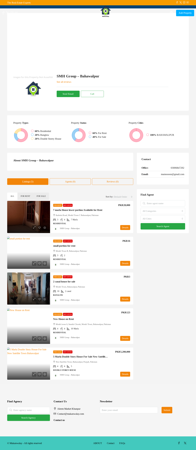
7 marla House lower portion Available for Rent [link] (77, 210)
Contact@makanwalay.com (70, 414)
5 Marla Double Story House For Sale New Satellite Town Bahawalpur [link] (89, 356)
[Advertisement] (98, 42)
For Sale (41, 196)
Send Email (68, 94)
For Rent (25, 196)
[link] (28, 217)
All (12, 196)
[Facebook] (179, 443)
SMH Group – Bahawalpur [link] (70, 228)
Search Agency (28, 418)
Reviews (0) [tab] (113, 181)
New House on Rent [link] (63, 319)
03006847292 (177, 168)
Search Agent (162, 226)
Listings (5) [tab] (27, 181)
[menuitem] (171, 13)
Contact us (59, 420)
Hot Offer (68, 205)
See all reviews (64, 82)
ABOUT (97, 443)
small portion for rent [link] (64, 245)
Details (125, 227)
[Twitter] (186, 443)
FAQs (122, 443)
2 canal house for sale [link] (64, 281)
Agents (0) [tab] (70, 181)
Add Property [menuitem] (185, 13)
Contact (110, 443)
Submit (167, 410)
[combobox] (123, 197)
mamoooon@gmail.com (172, 174)
